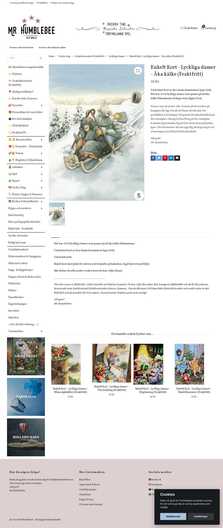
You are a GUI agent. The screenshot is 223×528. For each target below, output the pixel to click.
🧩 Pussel (13, 184)
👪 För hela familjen (20, 122)
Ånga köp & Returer (89, 487)
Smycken (13, 321)
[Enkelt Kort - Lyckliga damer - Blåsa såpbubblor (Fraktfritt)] (70, 367)
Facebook (156, 483)
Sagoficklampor (17, 307)
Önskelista (85, 497)
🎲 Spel (12, 177)
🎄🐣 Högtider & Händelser (24, 163)
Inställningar (201, 516)
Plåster (12, 294)
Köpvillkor (84, 483)
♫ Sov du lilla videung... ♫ (23, 328)
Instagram (156, 487)
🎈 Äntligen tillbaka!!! (21, 95)
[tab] (55, 238)
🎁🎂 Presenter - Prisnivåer (24, 150)
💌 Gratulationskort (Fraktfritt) (20, 86)
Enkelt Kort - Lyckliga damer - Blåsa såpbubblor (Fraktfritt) (70, 393)
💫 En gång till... (18, 136)
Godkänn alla (173, 516)
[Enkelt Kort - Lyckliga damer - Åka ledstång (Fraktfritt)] (111, 366)
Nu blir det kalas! (18, 239)
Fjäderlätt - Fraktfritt (20, 232)
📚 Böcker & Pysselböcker (23, 205)
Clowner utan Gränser (91, 507)
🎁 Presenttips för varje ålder (25, 115)
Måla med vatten (18, 266)
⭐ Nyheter (15, 77)
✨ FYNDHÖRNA (18, 129)
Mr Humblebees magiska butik (25, 70)
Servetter (13, 314)
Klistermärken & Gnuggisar (24, 260)
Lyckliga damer (117, 59)
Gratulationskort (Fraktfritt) (89, 59)
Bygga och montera (19, 211)
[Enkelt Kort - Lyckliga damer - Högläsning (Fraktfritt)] (153, 367)
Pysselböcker (16, 300)
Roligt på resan (17, 246)
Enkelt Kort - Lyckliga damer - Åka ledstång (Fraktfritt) (111, 391)
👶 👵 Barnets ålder (20, 143)
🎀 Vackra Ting (17, 191)
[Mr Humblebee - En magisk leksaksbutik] (34, 30)
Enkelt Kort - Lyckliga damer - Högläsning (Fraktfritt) (152, 393)
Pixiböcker (14, 287)
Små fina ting (16, 218)
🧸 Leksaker (15, 170)
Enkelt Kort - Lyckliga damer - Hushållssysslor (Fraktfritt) (194, 393)
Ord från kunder (87, 493)
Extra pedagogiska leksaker (24, 225)
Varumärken (15, 334)
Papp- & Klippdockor (20, 273)
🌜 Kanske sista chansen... (23, 102)
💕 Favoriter (15, 109)
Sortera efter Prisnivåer (22, 50)
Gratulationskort (18, 253)
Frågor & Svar (86, 502)
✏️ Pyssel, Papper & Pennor (24, 198)
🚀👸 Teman (15, 156)
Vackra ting (64, 59)
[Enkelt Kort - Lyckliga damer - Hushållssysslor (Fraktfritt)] (194, 367)
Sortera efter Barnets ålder (52, 50)
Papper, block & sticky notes (24, 280)
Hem (51, 59)
